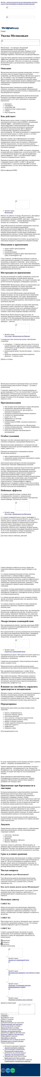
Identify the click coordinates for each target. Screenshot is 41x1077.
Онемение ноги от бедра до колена (12, 1041)
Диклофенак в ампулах (8, 1038)
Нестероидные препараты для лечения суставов (24, 973)
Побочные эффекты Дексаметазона (12, 1034)
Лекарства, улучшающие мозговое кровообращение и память (19, 986)
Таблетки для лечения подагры (11, 1031)
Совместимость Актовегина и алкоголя (17, 1061)
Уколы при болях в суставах (10, 1027)
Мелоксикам (9, 212)
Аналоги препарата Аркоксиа (14, 1048)
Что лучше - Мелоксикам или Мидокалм (18, 514)
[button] (20, 1065)
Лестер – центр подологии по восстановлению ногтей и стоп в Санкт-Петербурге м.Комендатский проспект (19, 3)
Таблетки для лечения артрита (14, 1054)
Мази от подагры (6, 1021)
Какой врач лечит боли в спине (15, 1058)
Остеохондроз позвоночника (14, 1051)
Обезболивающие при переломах (11, 1024)
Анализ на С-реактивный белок (15, 651)
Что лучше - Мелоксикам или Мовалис (17, 336)
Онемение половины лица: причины (20, 1000)
